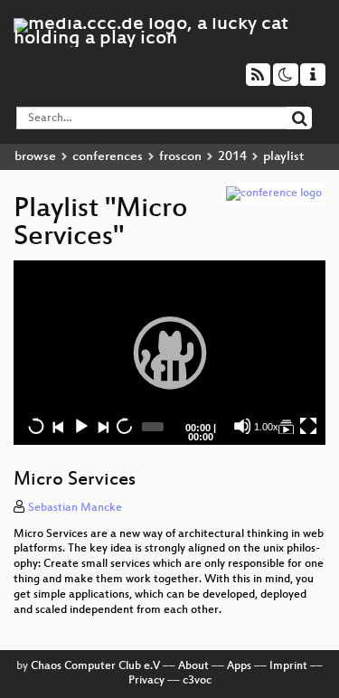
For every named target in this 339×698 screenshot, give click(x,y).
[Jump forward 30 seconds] (124, 426)
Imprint (288, 666)
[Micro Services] (286, 426)
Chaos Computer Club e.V (95, 666)
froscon (180, 157)
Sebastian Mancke (75, 508)
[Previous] (58, 426)
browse (35, 157)
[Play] (170, 352)
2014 (232, 157)
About (193, 666)
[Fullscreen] (308, 426)
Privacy (146, 680)
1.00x (266, 426)
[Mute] (242, 426)
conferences (107, 157)
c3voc (197, 680)
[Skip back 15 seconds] (36, 426)
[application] (169, 352)
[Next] (102, 426)
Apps (239, 666)
